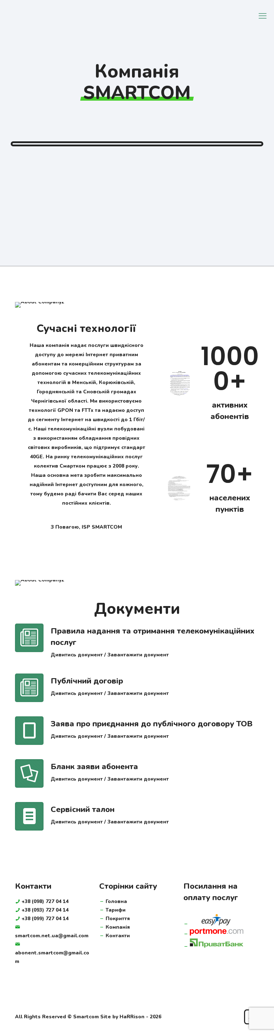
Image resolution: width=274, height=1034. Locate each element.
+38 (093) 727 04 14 (44, 910)
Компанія (118, 927)
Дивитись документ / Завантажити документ (110, 654)
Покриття (118, 918)
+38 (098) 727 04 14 (44, 901)
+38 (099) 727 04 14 (44, 918)
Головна (116, 901)
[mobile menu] (263, 16)
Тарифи (116, 910)
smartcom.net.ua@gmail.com (51, 935)
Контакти (118, 935)
